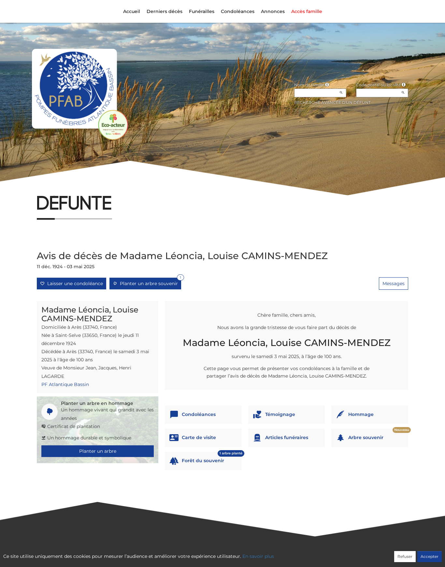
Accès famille (306, 11)
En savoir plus (258, 556)
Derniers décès (164, 11)
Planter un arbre (97, 451)
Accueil (131, 11)
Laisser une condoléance (74, 283)
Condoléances (237, 11)
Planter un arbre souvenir (149, 282)
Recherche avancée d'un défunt (332, 102)
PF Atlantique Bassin (65, 384)
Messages (393, 283)
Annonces (273, 11)
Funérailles (201, 11)
